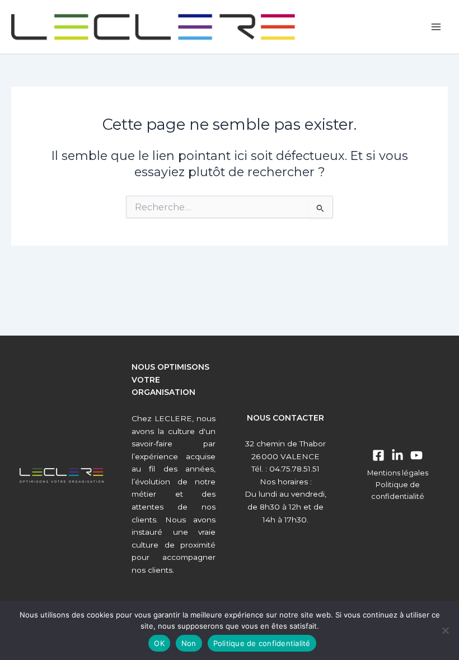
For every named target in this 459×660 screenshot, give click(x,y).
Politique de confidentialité (262, 643)
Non (188, 643)
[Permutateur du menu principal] (436, 27)
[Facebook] (378, 455)
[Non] (445, 630)
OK (159, 643)
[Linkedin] (397, 455)
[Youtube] (416, 455)
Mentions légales (397, 473)
